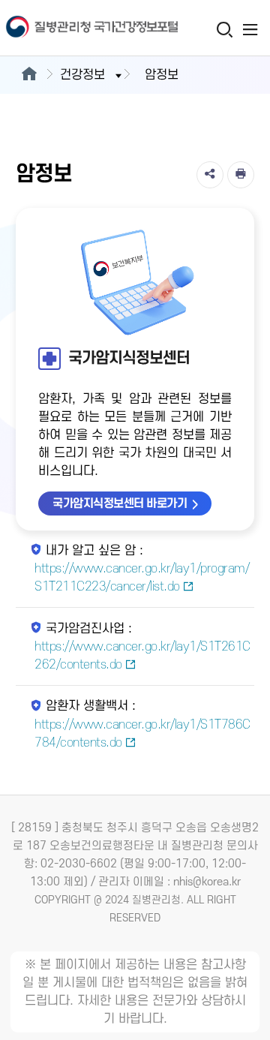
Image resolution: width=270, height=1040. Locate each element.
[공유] (210, 174)
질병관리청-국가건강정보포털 (67, 28)
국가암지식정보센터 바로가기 (119, 503)
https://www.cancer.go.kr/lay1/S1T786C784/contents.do (142, 734)
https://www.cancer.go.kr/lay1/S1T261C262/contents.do (142, 656)
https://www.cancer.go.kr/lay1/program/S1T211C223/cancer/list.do (141, 578)
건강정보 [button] (82, 75)
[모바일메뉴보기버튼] (250, 29)
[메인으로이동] (28, 75)
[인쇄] (240, 174)
